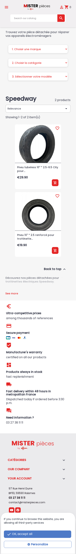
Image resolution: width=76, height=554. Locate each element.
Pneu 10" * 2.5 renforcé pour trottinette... (35, 237)
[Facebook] (18, 510)
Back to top (55, 269)
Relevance (38, 108)
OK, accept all (19, 534)
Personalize (39, 544)
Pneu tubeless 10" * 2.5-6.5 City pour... (37, 169)
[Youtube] (11, 510)
